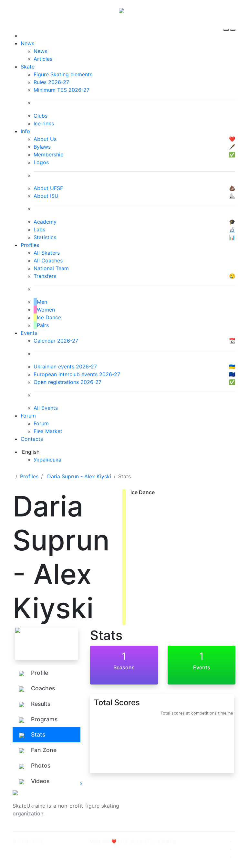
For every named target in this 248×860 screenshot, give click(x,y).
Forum (28, 415)
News (27, 43)
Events (29, 333)
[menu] (226, 24)
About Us (198, 802)
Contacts (32, 439)
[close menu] (232, 24)
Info (25, 131)
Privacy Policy (204, 809)
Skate (28, 66)
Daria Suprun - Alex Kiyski (79, 476)
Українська (47, 459)
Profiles (30, 245)
